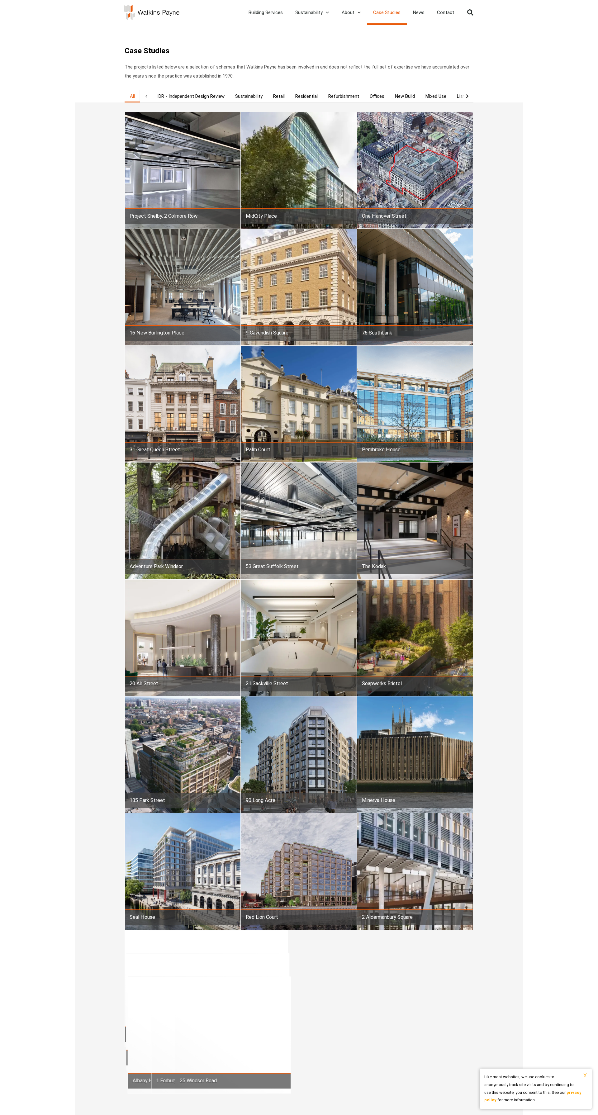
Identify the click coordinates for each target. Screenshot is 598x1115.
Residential (306, 96)
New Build (405, 96)
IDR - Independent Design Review (191, 96)
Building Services (266, 12)
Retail (279, 96)
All (132, 96)
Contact (445, 12)
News (419, 12)
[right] (467, 96)
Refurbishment (343, 96)
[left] (146, 96)
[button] (470, 12)
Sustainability (309, 12)
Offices (377, 96)
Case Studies (387, 12)
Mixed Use (435, 96)
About (348, 12)
